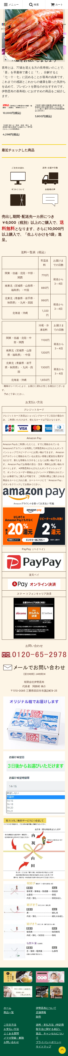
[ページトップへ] (62, 1050)
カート (59, 4)
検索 (36, 4)
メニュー (13, 4)
